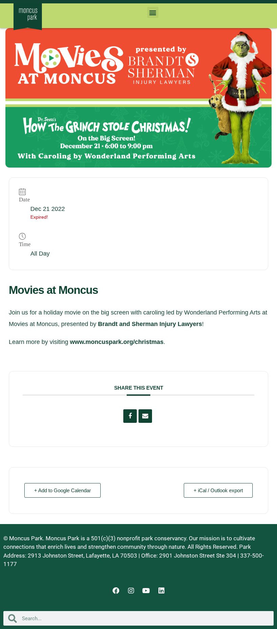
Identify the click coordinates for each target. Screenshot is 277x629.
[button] (152, 12)
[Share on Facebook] (130, 416)
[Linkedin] (161, 591)
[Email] (145, 416)
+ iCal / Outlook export (218, 490)
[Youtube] (146, 591)
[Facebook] (116, 591)
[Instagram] (131, 591)
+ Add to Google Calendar (62, 490)
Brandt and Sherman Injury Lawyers (150, 323)
